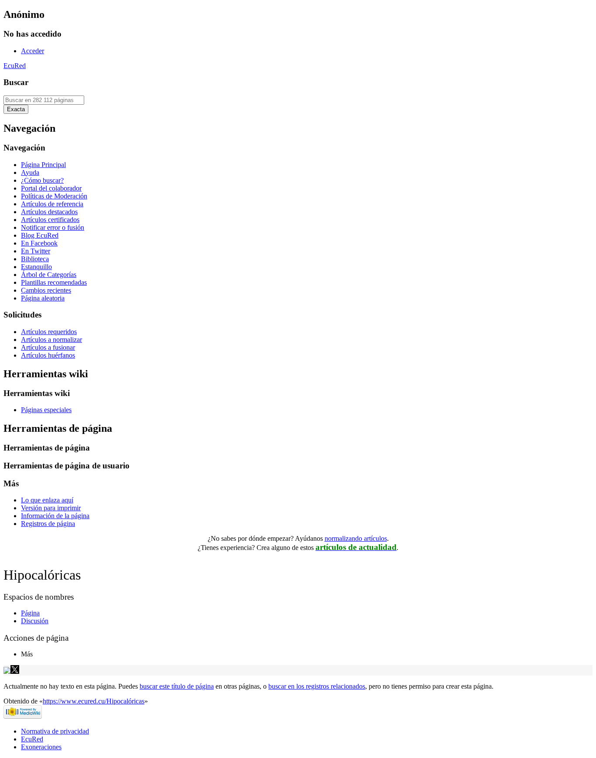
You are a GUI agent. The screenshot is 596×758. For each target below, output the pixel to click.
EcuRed (14, 65)
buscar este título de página (177, 686)
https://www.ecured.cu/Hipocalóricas (93, 701)
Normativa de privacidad (55, 731)
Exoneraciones (41, 747)
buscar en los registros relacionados (316, 686)
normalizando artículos (356, 538)
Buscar (15, 82)
